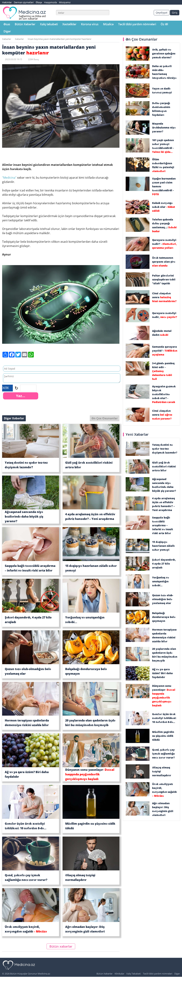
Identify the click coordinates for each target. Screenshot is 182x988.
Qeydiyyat (161, 12)
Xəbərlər (6, 39)
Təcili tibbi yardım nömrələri (137, 24)
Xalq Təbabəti (133, 973)
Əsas (7, 24)
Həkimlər (7, 2)
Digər (7, 31)
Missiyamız (65, 2)
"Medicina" (9, 178)
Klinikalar (119, 973)
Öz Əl (164, 24)
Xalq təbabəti (49, 24)
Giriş (174, 12)
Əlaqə (39, 2)
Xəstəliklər (69, 24)
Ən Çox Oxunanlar (105, 418)
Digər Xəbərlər (14, 418)
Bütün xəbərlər (60, 946)
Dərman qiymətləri (24, 2)
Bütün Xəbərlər (25, 24)
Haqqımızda (50, 2)
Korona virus (89, 24)
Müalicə (108, 24)
